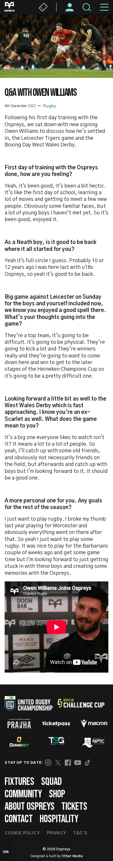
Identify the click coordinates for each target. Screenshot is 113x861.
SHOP (57, 794)
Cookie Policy (22, 833)
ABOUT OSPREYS (29, 807)
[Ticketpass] (56, 724)
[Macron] (93, 723)
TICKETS (74, 807)
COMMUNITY (23, 794)
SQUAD (51, 782)
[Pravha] (19, 723)
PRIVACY (56, 833)
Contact (19, 819)
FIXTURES (19, 782)
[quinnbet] (19, 742)
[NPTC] (93, 742)
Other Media (72, 856)
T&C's (80, 833)
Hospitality (59, 819)
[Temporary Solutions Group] (56, 742)
